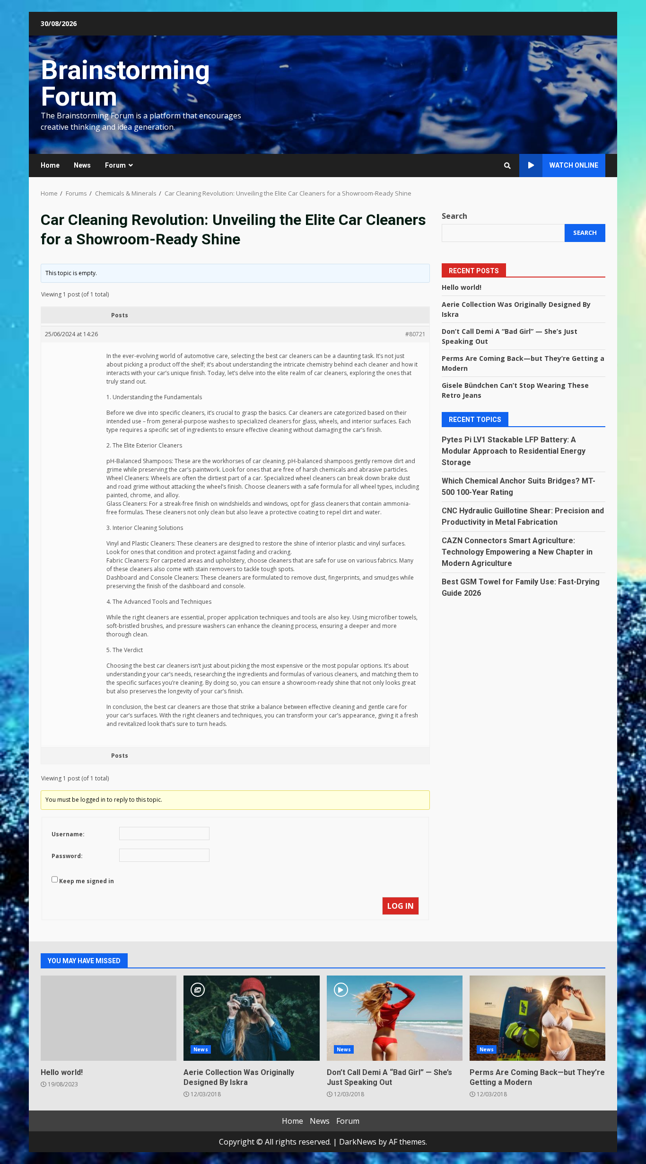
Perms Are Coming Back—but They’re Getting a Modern (537, 1018)
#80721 (415, 334)
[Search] (507, 166)
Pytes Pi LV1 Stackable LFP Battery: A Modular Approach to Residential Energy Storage (513, 451)
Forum (115, 165)
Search (454, 216)
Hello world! (461, 287)
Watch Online (574, 165)
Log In (400, 906)
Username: (68, 834)
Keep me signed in (86, 881)
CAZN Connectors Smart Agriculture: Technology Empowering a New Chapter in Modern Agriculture (517, 552)
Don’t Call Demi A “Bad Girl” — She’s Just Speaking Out (395, 1018)
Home (50, 165)
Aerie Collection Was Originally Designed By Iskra (251, 1018)
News (82, 165)
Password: (67, 856)
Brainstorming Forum (125, 83)
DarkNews (357, 1142)
